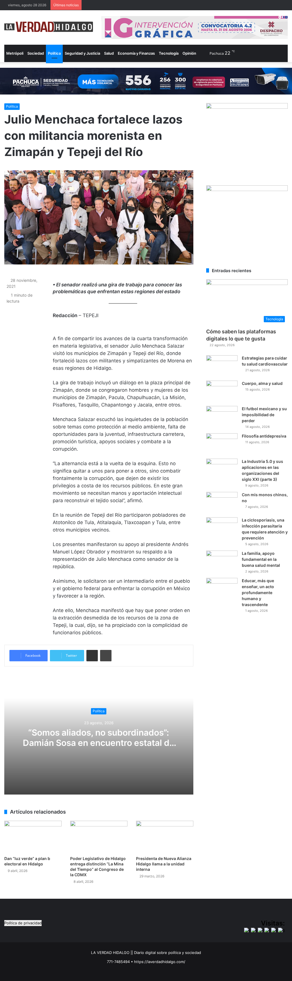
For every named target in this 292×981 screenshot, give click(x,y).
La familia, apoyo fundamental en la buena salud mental (261, 559)
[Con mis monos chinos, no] (222, 502)
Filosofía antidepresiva (264, 436)
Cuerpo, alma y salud (262, 383)
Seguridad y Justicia (82, 53)
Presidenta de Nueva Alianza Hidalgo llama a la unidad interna (163, 864)
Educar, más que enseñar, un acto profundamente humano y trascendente (258, 592)
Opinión (189, 53)
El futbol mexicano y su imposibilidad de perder (264, 414)
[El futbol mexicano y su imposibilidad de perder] (222, 416)
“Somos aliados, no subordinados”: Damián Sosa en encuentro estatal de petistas (99, 743)
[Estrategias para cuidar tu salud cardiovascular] (222, 366)
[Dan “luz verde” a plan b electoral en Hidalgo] (33, 837)
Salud (109, 53)
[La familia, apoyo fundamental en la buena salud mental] (222, 561)
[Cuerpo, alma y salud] (222, 391)
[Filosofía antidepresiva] (222, 444)
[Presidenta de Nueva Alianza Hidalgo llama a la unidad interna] (164, 837)
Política (54, 53)
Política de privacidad (23, 923)
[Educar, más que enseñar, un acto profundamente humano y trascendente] (222, 588)
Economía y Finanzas (136, 53)
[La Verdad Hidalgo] (48, 27)
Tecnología (169, 53)
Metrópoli (14, 53)
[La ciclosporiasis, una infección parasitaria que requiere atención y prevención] (222, 528)
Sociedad (35, 53)
